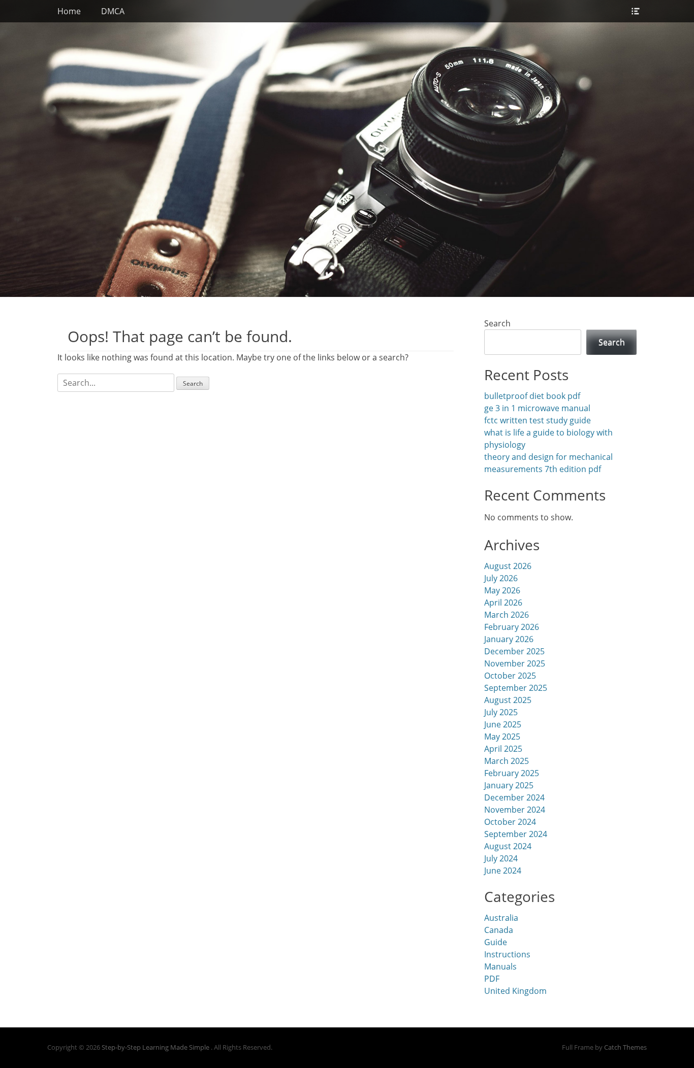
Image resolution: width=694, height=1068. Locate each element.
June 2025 (502, 724)
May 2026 (502, 590)
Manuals (500, 966)
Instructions (507, 954)
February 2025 (511, 773)
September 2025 (515, 687)
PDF (491, 978)
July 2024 (501, 858)
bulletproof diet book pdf (532, 396)
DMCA (112, 11)
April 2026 (503, 602)
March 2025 (506, 760)
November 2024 (514, 809)
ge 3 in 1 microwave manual (537, 408)
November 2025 (514, 663)
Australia (501, 917)
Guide (495, 942)
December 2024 (514, 797)
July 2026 (501, 578)
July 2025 (501, 712)
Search (497, 323)
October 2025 (510, 675)
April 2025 (503, 748)
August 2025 (507, 700)
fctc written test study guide (537, 420)
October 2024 (510, 821)
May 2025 (502, 736)
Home (69, 11)
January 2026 (508, 639)
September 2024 (515, 834)
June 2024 (502, 870)
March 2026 (506, 614)
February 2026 (511, 626)
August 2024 (507, 846)
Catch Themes (625, 1047)
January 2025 (508, 785)
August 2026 (507, 566)
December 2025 (514, 651)
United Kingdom (515, 990)
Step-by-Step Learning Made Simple (156, 1047)
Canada (498, 930)
